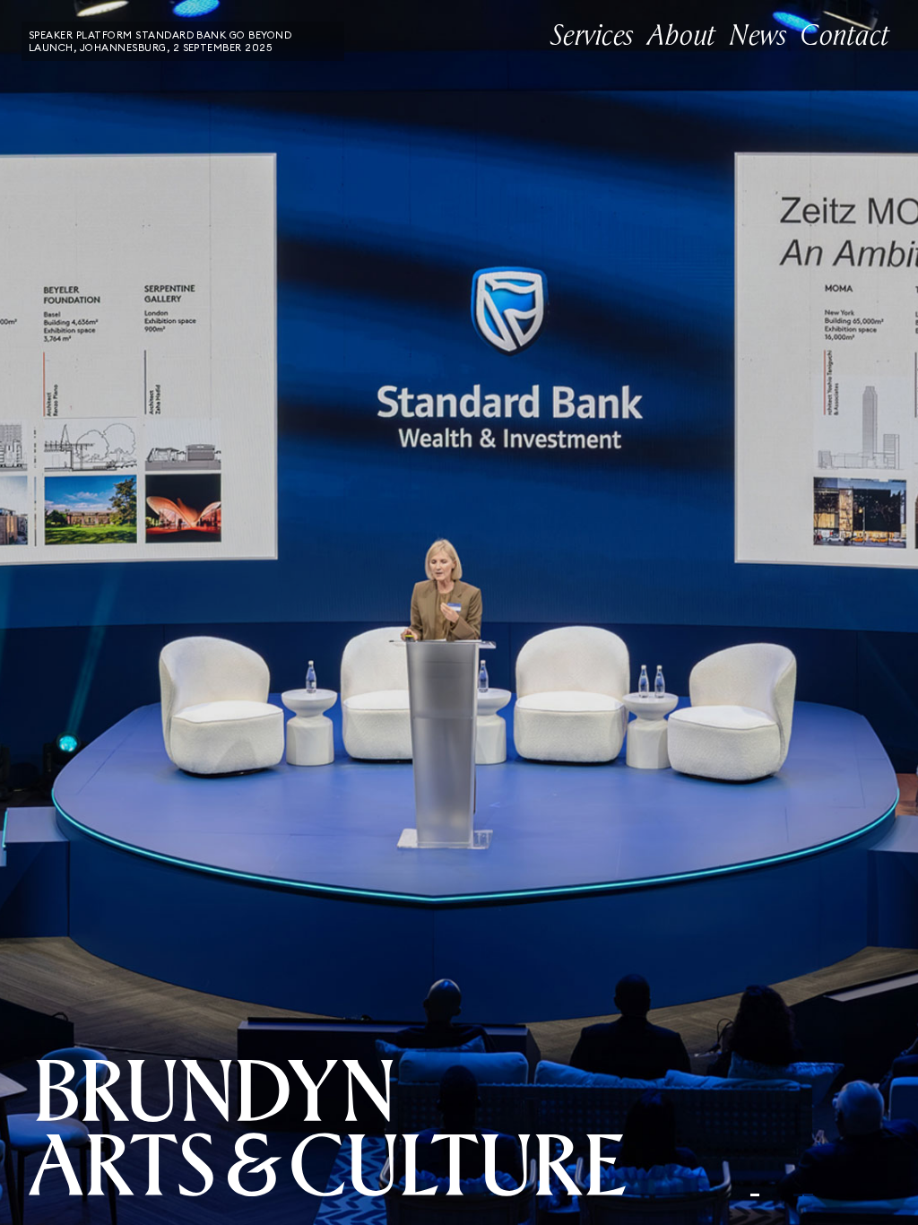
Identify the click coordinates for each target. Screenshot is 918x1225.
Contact (845, 36)
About (681, 36)
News (758, 36)
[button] (137, 612)
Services (591, 36)
